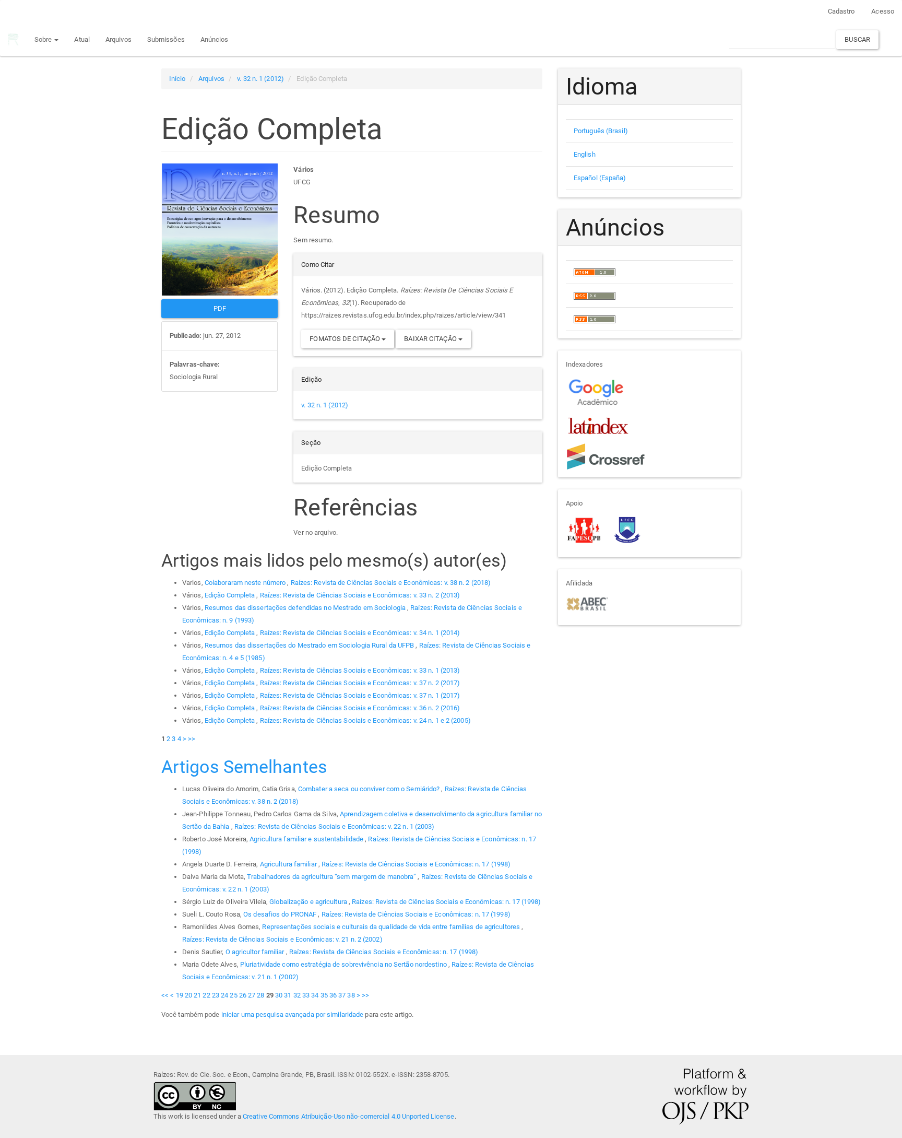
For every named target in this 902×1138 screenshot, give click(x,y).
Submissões (166, 39)
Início (177, 79)
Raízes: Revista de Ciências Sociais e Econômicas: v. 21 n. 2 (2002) (282, 939)
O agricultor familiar (255, 952)
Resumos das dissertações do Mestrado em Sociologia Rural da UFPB (310, 645)
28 (260, 995)
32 (297, 995)
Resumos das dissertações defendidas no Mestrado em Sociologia (306, 608)
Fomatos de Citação (346, 339)
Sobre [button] (44, 39)
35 (324, 995)
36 (333, 995)
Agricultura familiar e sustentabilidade (307, 839)
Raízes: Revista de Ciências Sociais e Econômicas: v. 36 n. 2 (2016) (360, 708)
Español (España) (600, 178)
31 (287, 995)
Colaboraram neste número (246, 582)
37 (342, 995)
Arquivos (118, 39)
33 (306, 995)
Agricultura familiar (289, 864)
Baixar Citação (431, 339)
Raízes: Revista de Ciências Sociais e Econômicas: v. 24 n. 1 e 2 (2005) (365, 720)
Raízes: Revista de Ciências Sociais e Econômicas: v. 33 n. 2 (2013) (360, 595)
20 (188, 995)
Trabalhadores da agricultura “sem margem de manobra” (332, 877)
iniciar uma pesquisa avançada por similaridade (292, 1014)
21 (197, 995)
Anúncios (214, 39)
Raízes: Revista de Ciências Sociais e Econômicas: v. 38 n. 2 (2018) (391, 582)
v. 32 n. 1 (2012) (260, 79)
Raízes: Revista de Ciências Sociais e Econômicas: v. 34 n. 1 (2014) (360, 633)
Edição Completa (231, 595)
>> (191, 739)
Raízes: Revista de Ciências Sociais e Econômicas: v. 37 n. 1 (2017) (360, 695)
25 (233, 995)
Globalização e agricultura (309, 902)
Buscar (857, 39)
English (585, 154)
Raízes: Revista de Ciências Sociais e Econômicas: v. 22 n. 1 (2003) (334, 826)
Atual (82, 39)
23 (215, 995)
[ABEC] (587, 603)
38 (350, 995)
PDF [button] (219, 308)
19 (179, 995)
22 (206, 995)
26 (242, 995)
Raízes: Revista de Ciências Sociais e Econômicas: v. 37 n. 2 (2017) (360, 683)
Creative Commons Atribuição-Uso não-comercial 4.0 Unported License (349, 1116)
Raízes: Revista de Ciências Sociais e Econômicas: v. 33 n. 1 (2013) (360, 670)
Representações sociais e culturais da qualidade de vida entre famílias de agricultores (391, 927)
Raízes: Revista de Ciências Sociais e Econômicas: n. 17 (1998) (416, 864)
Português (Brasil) (601, 131)
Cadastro (841, 11)
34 (314, 995)
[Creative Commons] (194, 1095)
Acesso (882, 11)
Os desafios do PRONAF (280, 914)
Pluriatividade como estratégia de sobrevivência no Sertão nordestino (344, 964)
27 (251, 995)
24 (224, 995)
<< (165, 995)
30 (278, 995)
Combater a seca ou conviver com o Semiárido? (370, 789)
